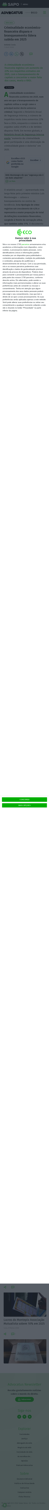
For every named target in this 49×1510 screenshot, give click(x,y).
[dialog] (24, 755)
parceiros (25, 244)
